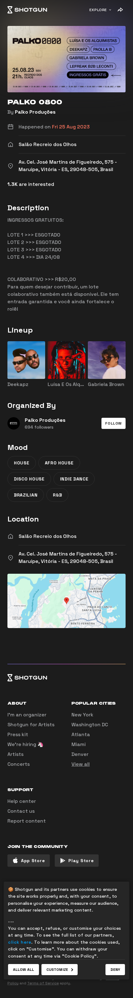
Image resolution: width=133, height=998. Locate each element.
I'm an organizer (26, 714)
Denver (79, 754)
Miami (78, 744)
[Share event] (120, 9)
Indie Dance (74, 479)
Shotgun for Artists (30, 724)
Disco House (29, 479)
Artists (15, 754)
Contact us (21, 811)
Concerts (18, 764)
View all (80, 764)
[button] (113, 423)
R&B (57, 495)
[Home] (27, 10)
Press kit (17, 734)
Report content (26, 821)
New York (82, 714)
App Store (33, 860)
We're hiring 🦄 (25, 744)
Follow (113, 423)
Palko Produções (35, 112)
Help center (21, 801)
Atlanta (80, 734)
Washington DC (89, 724)
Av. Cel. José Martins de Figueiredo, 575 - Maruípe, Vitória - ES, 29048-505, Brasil (68, 557)
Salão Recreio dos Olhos (47, 536)
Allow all (23, 969)
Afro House (59, 463)
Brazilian (25, 495)
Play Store (81, 860)
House (21, 463)
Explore (98, 9)
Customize (57, 969)
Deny (115, 969)
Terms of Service (43, 983)
